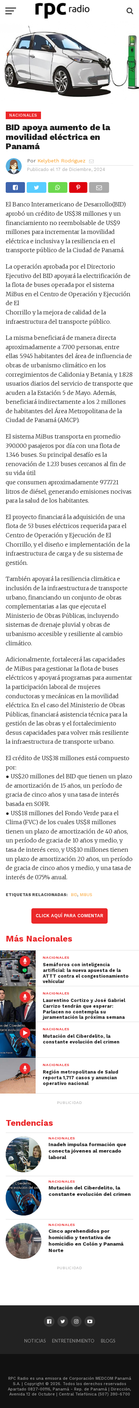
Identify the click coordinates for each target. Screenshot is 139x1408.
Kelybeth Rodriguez (61, 160)
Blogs (108, 1341)
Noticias (35, 1341)
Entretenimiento (73, 1341)
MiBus (86, 895)
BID (74, 895)
